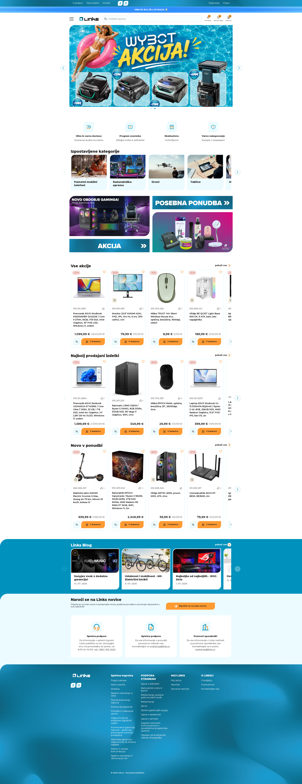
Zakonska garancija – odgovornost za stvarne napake (123, 742)
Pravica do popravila (121, 707)
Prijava (226, 3)
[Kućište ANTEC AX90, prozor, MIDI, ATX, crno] (166, 489)
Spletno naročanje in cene (122, 694)
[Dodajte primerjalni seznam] (76, 341)
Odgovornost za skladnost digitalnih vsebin (121, 720)
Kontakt (106, 3)
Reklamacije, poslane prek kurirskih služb (152, 696)
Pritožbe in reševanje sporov (122, 712)
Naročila (175, 684)
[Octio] (192, 232)
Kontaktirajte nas (210, 689)
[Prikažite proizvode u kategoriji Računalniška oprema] (128, 172)
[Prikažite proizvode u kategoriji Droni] (166, 172)
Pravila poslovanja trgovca (120, 701)
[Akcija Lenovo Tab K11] (151, 66)
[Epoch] (109, 216)
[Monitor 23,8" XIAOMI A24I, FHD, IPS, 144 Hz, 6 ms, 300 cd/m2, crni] (128, 308)
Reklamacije (147, 701)
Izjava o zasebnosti (151, 714)
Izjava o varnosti (149, 719)
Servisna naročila (180, 689)
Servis (144, 706)
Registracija (214, 3)
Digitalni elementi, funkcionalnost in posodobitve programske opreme (154, 727)
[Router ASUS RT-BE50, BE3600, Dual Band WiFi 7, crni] (205, 489)
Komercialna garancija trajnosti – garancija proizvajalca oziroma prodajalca (123, 731)
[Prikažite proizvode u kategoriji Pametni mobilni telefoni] (89, 172)
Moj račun (176, 680)
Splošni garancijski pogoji (154, 710)
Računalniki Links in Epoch (151, 689)
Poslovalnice (207, 684)
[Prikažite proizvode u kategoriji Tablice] (205, 172)
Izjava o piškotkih (150, 684)
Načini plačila (93, 3)
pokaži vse (221, 265)
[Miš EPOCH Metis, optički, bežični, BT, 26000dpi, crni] (166, 398)
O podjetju (78, 3)
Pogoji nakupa (118, 680)
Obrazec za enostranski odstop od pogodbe (153, 736)
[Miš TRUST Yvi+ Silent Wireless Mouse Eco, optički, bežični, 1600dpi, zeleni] (166, 308)
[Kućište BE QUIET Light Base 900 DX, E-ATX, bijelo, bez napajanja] (205, 308)
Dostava (115, 689)
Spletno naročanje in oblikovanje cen (122, 757)
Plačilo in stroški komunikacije (119, 750)
